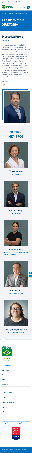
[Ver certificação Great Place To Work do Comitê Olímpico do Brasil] (16, 434)
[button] (24, 7)
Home (3, 13)
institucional (9, 13)
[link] (3, 2)
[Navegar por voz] (30, 276)
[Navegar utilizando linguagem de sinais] (30, 273)
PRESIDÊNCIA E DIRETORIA (20, 13)
